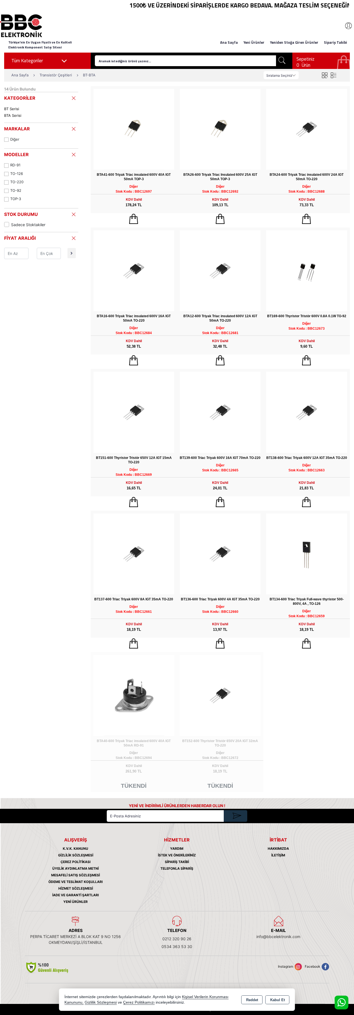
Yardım (176, 848)
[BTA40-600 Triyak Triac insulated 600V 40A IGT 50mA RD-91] (133, 695)
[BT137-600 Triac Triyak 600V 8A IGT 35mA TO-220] (133, 553)
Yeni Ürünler (75, 902)
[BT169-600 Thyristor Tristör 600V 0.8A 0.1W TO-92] (306, 270)
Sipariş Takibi (335, 42)
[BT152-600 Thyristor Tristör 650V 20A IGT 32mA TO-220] (220, 695)
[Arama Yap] (282, 60)
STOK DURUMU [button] (21, 214)
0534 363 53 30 (177, 946)
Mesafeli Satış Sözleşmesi (75, 875)
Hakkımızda (278, 848)
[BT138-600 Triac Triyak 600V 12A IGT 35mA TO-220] (306, 412)
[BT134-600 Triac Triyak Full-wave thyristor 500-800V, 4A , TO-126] (306, 553)
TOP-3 (15, 199)
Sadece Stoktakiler (28, 224)
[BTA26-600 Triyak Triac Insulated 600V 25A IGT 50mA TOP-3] (220, 128)
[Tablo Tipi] (333, 75)
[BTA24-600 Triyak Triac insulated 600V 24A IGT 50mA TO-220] (306, 128)
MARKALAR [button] (17, 128)
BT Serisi (11, 109)
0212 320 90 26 (176, 938)
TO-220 (17, 182)
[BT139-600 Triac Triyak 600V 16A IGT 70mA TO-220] (220, 412)
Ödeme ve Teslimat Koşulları (75, 882)
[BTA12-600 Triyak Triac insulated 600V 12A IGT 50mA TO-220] (220, 270)
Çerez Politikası (75, 862)
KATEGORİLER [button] (19, 98)
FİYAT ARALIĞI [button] (20, 238)
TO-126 (16, 173)
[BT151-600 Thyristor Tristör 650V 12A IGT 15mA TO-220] (133, 412)
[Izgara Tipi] (324, 75)
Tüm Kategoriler (27, 60)
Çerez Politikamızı (139, 1002)
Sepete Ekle (133, 219)
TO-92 (15, 190)
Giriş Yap (345, 25)
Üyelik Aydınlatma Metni (75, 868)
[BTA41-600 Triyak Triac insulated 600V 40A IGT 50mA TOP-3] (133, 128)
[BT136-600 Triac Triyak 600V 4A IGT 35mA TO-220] (220, 553)
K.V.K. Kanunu (75, 848)
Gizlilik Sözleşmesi (75, 855)
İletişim (278, 855)
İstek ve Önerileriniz (177, 855)
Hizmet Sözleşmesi (75, 888)
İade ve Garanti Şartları (75, 895)
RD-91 (15, 165)
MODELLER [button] (16, 154)
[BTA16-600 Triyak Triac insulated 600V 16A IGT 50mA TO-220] (133, 270)
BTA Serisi (12, 115)
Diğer (14, 139)
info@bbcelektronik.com (278, 936)
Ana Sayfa (229, 42)
